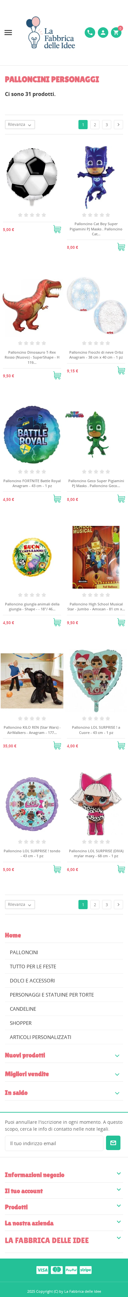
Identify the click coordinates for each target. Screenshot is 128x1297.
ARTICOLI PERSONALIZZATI (40, 1037)
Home (13, 935)
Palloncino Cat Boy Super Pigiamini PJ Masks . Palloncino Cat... (96, 228)
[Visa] (42, 1269)
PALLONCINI (24, 952)
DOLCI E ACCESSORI (32, 980)
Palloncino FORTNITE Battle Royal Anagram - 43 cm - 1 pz (32, 483)
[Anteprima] (16, 227)
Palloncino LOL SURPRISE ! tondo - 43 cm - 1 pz (32, 853)
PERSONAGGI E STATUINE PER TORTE (52, 994)
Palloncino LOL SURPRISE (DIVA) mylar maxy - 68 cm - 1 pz (96, 853)
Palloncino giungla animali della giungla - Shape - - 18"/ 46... (32, 606)
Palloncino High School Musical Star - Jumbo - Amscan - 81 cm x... (96, 606)
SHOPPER (21, 1023)
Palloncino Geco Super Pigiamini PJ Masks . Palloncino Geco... (96, 483)
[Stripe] (86, 1269)
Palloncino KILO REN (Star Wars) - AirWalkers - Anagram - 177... (32, 730)
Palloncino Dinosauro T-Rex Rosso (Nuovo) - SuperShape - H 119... (32, 357)
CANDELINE (23, 1008)
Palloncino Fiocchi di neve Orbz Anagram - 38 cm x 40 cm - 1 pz (96, 355)
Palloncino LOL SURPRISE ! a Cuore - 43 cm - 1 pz (96, 730)
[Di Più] (32, 227)
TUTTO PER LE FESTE (33, 966)
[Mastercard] (57, 1269)
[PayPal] (71, 1269)
